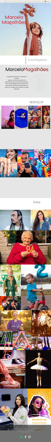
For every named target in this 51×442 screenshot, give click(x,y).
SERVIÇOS (36, 102)
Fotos (36, 202)
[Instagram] (29, 437)
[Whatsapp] (21, 437)
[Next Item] (48, 117)
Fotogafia (19, 26)
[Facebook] (25, 437)
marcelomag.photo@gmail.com (25, 431)
